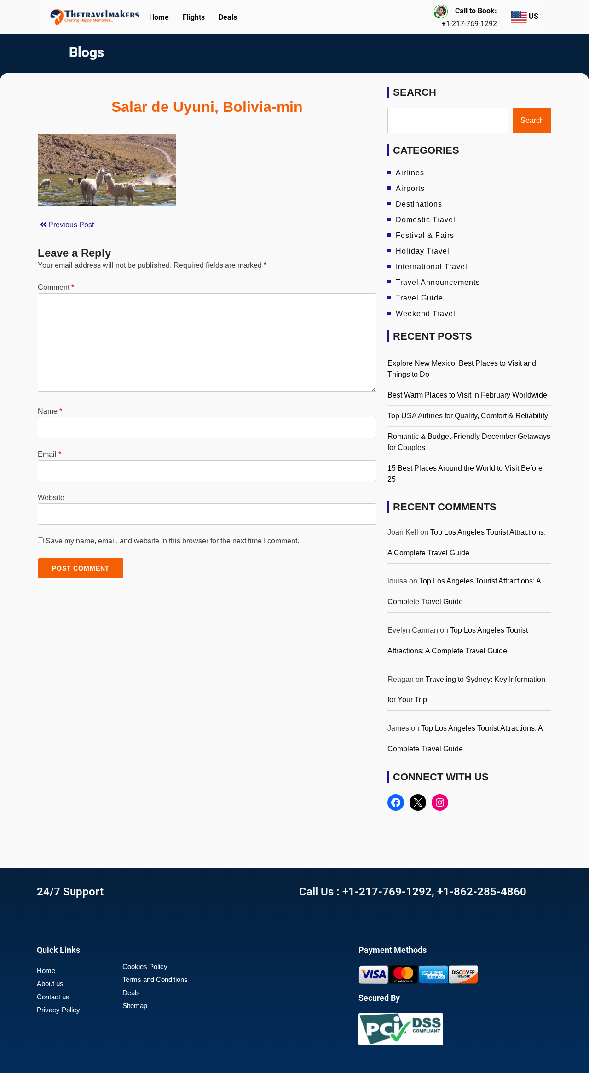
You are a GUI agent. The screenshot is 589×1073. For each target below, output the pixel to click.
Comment (56, 287)
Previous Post (70, 225)
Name (50, 411)
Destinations (419, 204)
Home (159, 17)
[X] (418, 802)
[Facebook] (395, 802)
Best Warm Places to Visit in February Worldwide (467, 395)
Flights (194, 17)
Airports (410, 188)
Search (414, 92)
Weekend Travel (426, 313)
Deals (228, 17)
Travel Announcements (438, 282)
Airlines (410, 173)
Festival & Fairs (425, 235)
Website (51, 498)
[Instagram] (440, 802)
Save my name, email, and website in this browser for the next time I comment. (172, 541)
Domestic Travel (426, 220)
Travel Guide (419, 298)
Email (49, 454)
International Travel (432, 267)
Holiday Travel (423, 251)
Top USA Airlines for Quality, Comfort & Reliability (467, 416)
